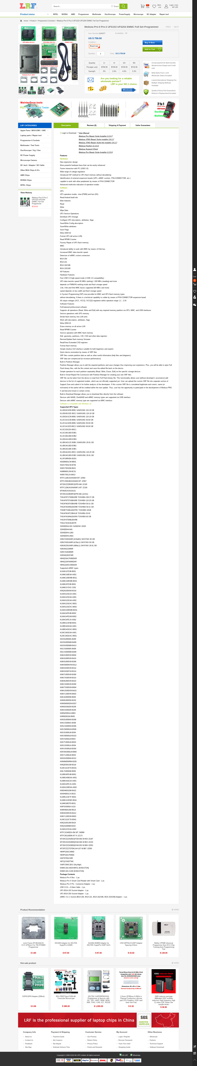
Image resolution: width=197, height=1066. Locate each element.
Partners (153, 1040)
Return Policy (92, 1040)
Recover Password (125, 1040)
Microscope (138, 14)
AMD (73, 14)
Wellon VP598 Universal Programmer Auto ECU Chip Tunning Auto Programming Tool (163, 946)
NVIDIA (65, 14)
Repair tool (164, 14)
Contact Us (29, 1040)
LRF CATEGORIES (28, 125)
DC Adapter (151, 14)
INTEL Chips (25, 185)
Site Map (28, 1047)
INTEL (55, 14)
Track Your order (124, 1044)
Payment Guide (58, 1037)
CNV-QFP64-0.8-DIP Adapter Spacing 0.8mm (131, 944)
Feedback (28, 1044)
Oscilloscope (110, 14)
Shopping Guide (124, 1047)
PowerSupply (124, 14)
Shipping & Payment (117, 125)
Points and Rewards (94, 1047)
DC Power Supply (27, 155)
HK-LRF (125, 1055)
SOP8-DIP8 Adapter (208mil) (33, 996)
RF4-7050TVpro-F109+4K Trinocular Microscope (66, 997)
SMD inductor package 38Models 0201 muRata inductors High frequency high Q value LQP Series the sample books (163, 1000)
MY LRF (175, 7)
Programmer (83, 14)
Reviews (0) (91, 125)
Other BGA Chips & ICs (30, 170)
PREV (168, 27)
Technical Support (156, 1044)
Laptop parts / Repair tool (31, 135)
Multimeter (96, 14)
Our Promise (91, 1037)
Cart (147, 7)
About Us (28, 1037)
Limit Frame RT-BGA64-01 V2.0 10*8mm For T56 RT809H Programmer (33, 945)
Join (176, 5)
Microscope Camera (28, 160)
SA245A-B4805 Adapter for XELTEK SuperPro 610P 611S (98, 944)
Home (26, 21)
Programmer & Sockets (46, 21)
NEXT (176, 27)
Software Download (157, 1047)
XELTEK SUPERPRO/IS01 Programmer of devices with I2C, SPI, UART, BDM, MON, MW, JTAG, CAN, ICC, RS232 (98, 999)
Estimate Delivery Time (61, 1047)
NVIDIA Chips (26, 180)
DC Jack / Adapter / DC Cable (32, 165)
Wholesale (127, 90)
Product (33, 21)
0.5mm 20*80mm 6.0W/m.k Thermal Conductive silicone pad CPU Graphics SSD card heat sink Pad (131, 999)
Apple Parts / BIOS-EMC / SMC (33, 130)
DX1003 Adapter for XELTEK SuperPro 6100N (66, 944)
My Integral (57, 1044)
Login (171, 5)
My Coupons (57, 1040)
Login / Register (124, 1037)
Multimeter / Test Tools (29, 145)
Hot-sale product (28, 963)
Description (66, 125)
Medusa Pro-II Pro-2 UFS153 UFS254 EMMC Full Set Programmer (40, 201)
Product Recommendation (32, 910)
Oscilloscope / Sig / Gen (30, 150)
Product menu (27, 14)
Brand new (94, 46)
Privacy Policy (92, 1044)
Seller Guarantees (142, 125)
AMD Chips (25, 175)
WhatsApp (136, 1055)
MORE (176, 910)
